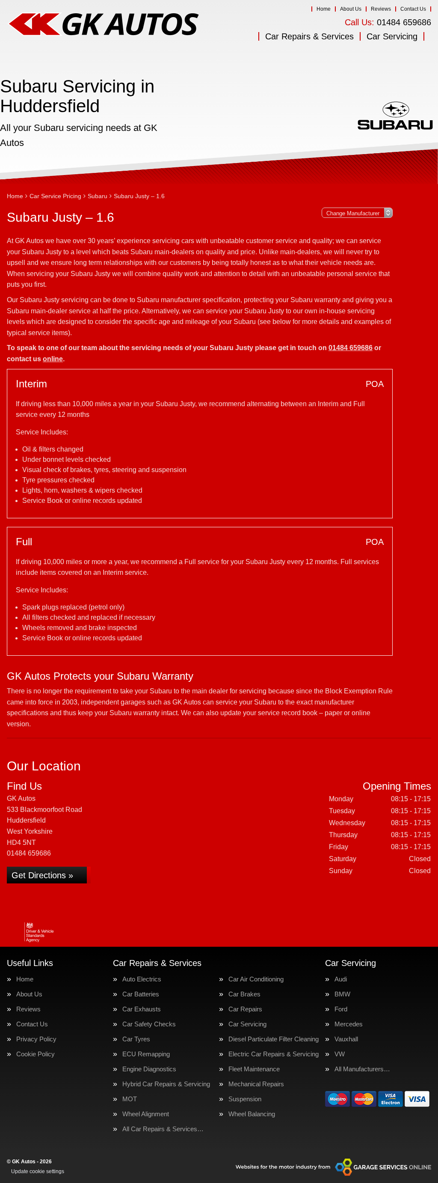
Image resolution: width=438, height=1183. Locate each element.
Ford (340, 1009)
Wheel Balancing (251, 1114)
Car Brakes (244, 994)
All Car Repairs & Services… (163, 1129)
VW (339, 1054)
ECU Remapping (146, 1054)
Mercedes (348, 1024)
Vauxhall (346, 1039)
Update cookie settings (37, 1171)
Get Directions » (42, 875)
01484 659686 (388, 22)
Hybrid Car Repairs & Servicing (166, 1084)
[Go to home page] (103, 23)
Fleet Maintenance (254, 1069)
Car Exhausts (141, 1009)
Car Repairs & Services (309, 36)
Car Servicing (392, 36)
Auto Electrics (141, 979)
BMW (342, 994)
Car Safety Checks (149, 1024)
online (53, 359)
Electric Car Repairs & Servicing (273, 1054)
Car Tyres (136, 1039)
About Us (350, 9)
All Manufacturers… (362, 1069)
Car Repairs (245, 1009)
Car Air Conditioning (256, 979)
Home (324, 9)
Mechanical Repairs (256, 1084)
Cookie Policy (35, 1054)
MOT (129, 1099)
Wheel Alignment (145, 1114)
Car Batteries (140, 994)
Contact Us (413, 9)
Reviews (381, 9)
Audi (340, 979)
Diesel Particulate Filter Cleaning (273, 1039)
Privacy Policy (36, 1039)
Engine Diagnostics (149, 1069)
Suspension (244, 1099)
